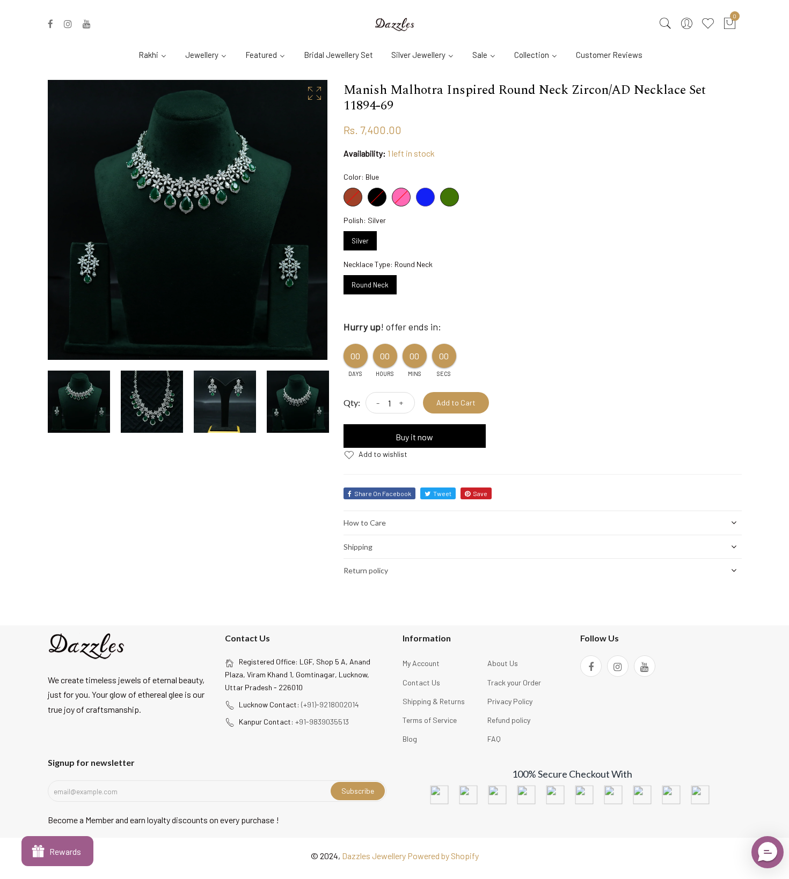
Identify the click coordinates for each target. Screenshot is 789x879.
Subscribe (357, 790)
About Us (502, 663)
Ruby (353, 197)
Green (449, 197)
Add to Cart (456, 402)
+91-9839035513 (322, 721)
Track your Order (514, 682)
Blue (425, 197)
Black (377, 197)
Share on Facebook (382, 493)
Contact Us (421, 682)
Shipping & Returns (434, 701)
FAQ (494, 738)
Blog (410, 738)
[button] (767, 852)
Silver (360, 238)
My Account (421, 663)
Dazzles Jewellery (374, 856)
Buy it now (414, 437)
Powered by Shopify (443, 856)
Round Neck (370, 282)
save (480, 493)
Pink (401, 197)
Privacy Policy (509, 701)
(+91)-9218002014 (330, 704)
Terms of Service (430, 720)
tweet (442, 493)
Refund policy (508, 720)
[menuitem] (156, 54)
